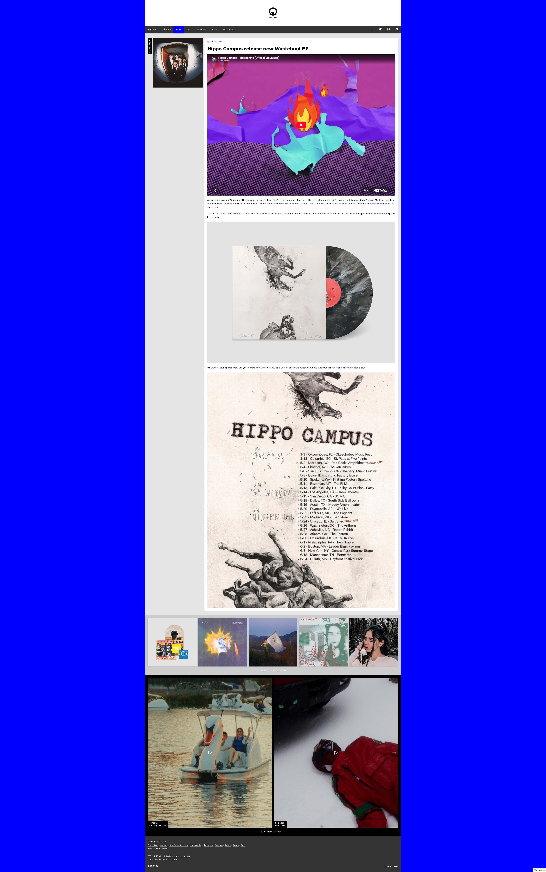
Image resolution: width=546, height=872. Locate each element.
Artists (152, 29)
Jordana (219, 845)
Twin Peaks (161, 849)
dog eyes (208, 845)
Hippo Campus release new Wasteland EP (258, 49)
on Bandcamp (378, 213)
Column (163, 845)
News (178, 29)
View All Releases (272, 671)
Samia (236, 845)
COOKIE (174, 860)
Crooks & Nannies (178, 845)
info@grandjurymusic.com (177, 856)
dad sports (195, 845)
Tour (189, 29)
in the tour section (350, 367)
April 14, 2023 (215, 42)
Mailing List (230, 29)
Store (214, 29)
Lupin (228, 845)
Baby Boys (153, 845)
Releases (166, 29)
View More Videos (272, 832)
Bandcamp (201, 29)
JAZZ (396, 867)
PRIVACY (163, 860)
